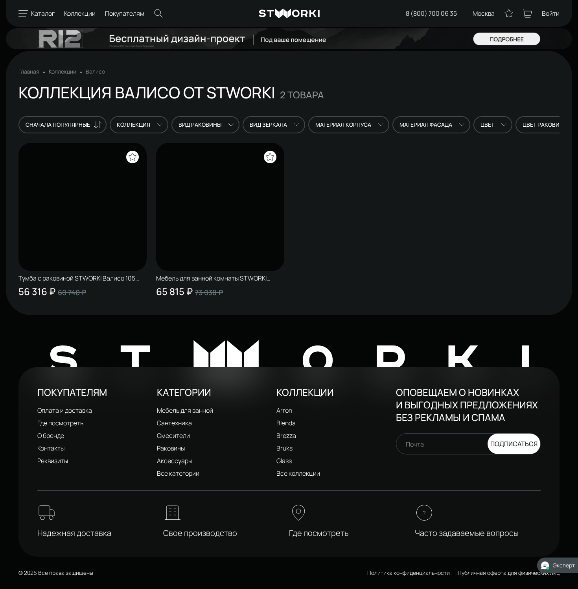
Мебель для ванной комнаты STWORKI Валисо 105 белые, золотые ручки (211, 278)
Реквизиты (52, 460)
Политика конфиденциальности (408, 572)
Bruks (284, 448)
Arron (284, 410)
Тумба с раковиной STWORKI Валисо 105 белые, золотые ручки (76, 278)
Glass (284, 460)
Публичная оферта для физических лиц (509, 572)
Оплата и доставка (64, 410)
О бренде (50, 435)
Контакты (50, 448)
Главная (28, 71)
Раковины (171, 448)
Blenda (286, 423)
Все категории (178, 473)
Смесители (173, 435)
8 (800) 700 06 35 (431, 13)
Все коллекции (298, 473)
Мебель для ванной (185, 410)
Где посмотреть (60, 423)
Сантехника (174, 423)
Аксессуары (174, 460)
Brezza (286, 435)
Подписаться (514, 443)
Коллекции (62, 71)
